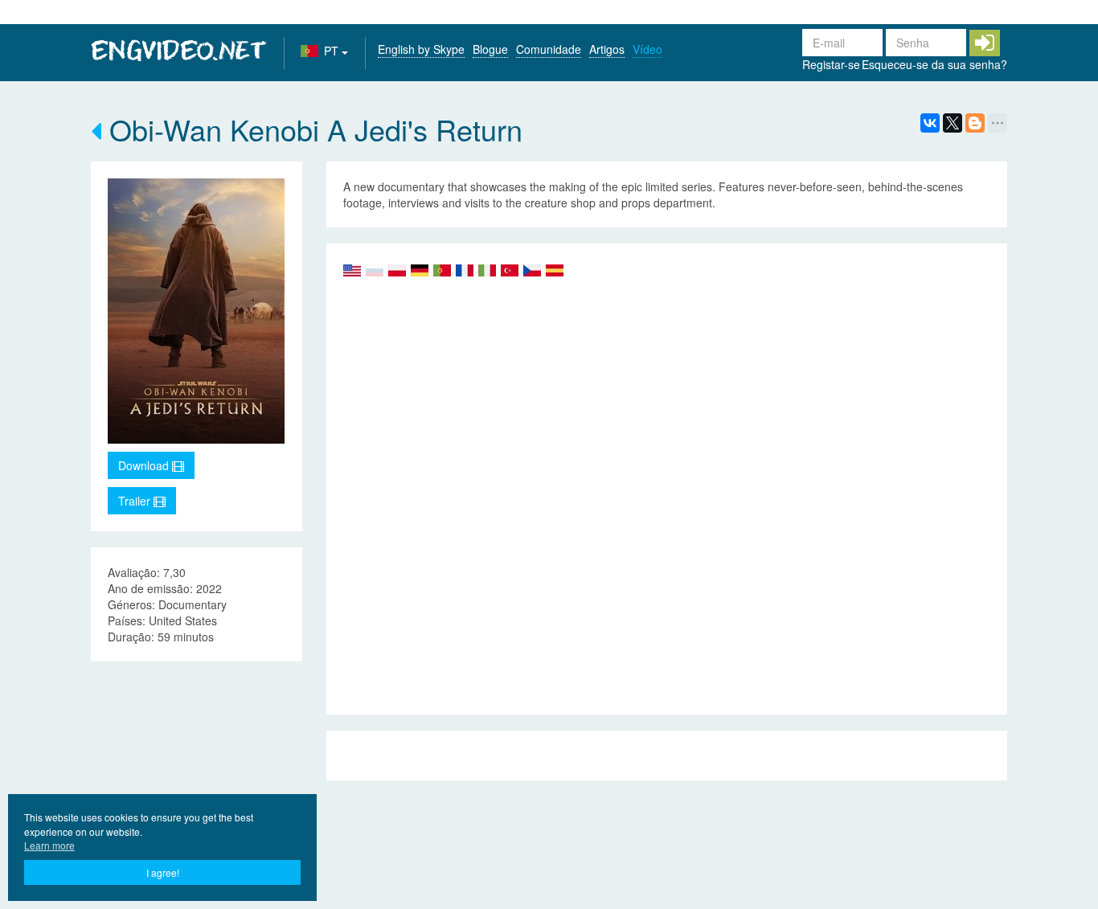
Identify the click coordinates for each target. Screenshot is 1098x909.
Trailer (136, 501)
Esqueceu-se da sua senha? (934, 64)
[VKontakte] (930, 123)
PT (333, 51)
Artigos (607, 49)
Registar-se (831, 64)
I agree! (162, 872)
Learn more (49, 845)
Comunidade (548, 49)
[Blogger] (975, 123)
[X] (952, 123)
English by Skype (421, 49)
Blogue (490, 49)
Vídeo (647, 49)
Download (145, 465)
